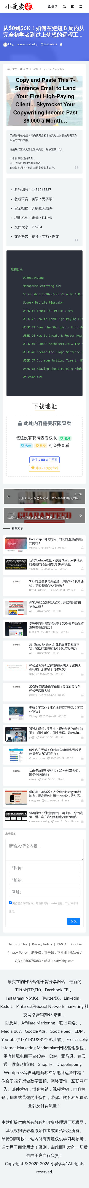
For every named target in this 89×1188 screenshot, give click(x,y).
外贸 (31, 737)
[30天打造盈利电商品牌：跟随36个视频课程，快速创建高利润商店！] (16, 581)
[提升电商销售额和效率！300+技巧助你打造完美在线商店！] (16, 629)
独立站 (33, 548)
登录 (54, 6)
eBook (32, 779)
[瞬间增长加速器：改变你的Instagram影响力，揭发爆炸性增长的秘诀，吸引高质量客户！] (16, 797)
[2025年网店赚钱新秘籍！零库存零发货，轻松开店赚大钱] (16, 686)
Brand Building (37, 590)
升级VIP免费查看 (46, 468)
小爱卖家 (59, 1164)
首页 (25, 69)
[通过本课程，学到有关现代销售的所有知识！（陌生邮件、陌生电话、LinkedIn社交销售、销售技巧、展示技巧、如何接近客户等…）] (16, 735)
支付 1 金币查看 (44, 459)
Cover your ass (37, 758)
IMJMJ (47, 218)
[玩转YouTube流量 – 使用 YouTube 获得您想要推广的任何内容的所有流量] (16, 564)
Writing (33, 716)
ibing (11, 44)
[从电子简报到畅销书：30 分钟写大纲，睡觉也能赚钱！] (16, 770)
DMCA (62, 944)
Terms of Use (17, 944)
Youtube (33, 569)
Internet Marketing (27, 44)
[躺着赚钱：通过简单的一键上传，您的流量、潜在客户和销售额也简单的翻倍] (16, 816)
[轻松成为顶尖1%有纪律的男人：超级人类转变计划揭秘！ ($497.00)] (16, 666)
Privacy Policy (42, 944)
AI (30, 611)
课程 (35, 69)
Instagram (34, 800)
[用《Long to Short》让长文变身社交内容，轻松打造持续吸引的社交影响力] (16, 644)
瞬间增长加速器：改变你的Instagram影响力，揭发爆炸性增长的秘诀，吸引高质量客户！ (56, 796)
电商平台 (34, 632)
